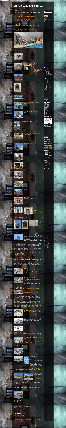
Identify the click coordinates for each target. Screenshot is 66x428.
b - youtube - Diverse (48, 80)
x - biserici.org (47, 84)
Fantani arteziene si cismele (25, 121)
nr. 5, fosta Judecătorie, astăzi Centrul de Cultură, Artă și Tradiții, (23, 384)
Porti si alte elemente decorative (33, 20)
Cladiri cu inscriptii (17, 19)
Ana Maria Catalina (48, 18)
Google (23, 18)
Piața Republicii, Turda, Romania (20, 415)
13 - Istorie (22, 414)
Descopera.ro (47, 104)
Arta (25, 268)
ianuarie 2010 (46, 231)
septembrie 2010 (46, 226)
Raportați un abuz (47, 141)
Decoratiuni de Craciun (27, 271)
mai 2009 (45, 237)
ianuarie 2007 (46, 244)
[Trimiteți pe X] (18, 413)
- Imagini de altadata (47, 73)
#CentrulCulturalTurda (34, 30)
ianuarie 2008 (46, 242)
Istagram (46, 83)
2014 (25, 404)
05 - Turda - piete (18, 414)
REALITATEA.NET (47, 111)
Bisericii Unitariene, (29, 246)
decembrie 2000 (46, 247)
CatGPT (33, 23)
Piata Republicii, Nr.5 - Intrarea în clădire (20, 23)
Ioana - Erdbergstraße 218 (48, 130)
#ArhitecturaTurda (32, 16)
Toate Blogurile (47, 107)
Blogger (36, 425)
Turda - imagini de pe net (27, 349)
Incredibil (46, 103)
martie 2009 (45, 239)
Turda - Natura (50, 161)
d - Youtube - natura (47, 82)
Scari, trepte (23, 83)
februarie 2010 (46, 230)
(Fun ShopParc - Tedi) (26, 249)
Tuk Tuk (46, 112)
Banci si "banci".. (26, 102)
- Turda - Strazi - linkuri (50, 153)
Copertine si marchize (17, 216)
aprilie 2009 (45, 238)
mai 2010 (45, 228)
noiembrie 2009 (46, 233)
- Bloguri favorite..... (47, 68)
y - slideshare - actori (48, 85)
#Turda (33, 288)
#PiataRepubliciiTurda (33, 277)
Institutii (15, 401)
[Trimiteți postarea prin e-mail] (15, 413)
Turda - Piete (16, 409)
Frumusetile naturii (47, 106)
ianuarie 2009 (46, 241)
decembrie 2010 (46, 224)
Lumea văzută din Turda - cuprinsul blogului (48, 144)
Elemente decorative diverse (28, 269)
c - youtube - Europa (47, 81)
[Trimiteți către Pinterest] (20, 413)
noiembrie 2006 (46, 245)
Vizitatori (46, 114)
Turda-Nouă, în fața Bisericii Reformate (21, 243)
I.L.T (25, 21)
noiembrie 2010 (46, 225)
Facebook (35, 331)
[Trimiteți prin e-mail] (17, 413)
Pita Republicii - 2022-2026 (37, 373)
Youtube (35, 406)
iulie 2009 (45, 235)
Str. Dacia (31, 144)
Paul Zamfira (46, 128)
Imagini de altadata (17, 24)
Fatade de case (17, 21)
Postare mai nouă (17, 419)
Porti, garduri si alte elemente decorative (29, 74)
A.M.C (25, 18)
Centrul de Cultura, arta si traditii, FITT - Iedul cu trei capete (23, 25)
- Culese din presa (47, 71)
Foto (32, 306)
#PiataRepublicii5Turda (28, 30)
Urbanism (34, 64)
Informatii (16, 16)
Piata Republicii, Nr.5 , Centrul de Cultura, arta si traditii (31, 135)
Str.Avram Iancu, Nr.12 (33, 358)
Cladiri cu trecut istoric (18, 18)
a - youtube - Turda (47, 79)
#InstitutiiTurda (20, 16)
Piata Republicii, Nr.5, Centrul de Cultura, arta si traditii (21, 29)
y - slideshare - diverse (48, 86)
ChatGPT (38, 25)
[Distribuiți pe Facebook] (19, 413)
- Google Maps (47, 72)
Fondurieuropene (39, 331)
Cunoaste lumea (47, 105)
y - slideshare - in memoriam (47, 89)
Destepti (46, 109)
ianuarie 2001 (46, 246)
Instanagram (46, 113)
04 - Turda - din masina (48, 28)
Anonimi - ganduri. (16, 255)
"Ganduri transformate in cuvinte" (18, 266)
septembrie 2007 (46, 243)
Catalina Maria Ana (46, 62)
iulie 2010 (45, 227)
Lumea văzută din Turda (28, 5)
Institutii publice (32, 359)
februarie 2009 (46, 240)
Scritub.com (46, 110)
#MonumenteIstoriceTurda (26, 16)
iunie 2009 (45, 236)
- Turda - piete (47, 168)
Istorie (46, 108)
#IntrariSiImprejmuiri (35, 67)
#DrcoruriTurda (37, 288)
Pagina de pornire (28, 419)
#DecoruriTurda (35, 280)
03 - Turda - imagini (47, 27)
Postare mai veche (39, 419)
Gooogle (36, 102)
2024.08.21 (31, 342)
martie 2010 (45, 229)
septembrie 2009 (46, 234)
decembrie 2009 (46, 232)
